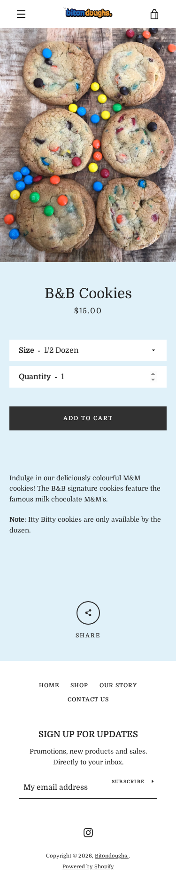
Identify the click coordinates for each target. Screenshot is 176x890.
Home (49, 685)
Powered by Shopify (88, 867)
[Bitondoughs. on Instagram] (88, 832)
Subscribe (128, 781)
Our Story (118, 685)
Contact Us (88, 699)
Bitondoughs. (112, 856)
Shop (79, 685)
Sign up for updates (88, 734)
